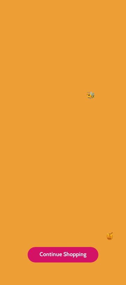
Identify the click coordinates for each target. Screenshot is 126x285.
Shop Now (96, 182)
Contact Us (96, 204)
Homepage (92, 160)
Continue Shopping (63, 254)
